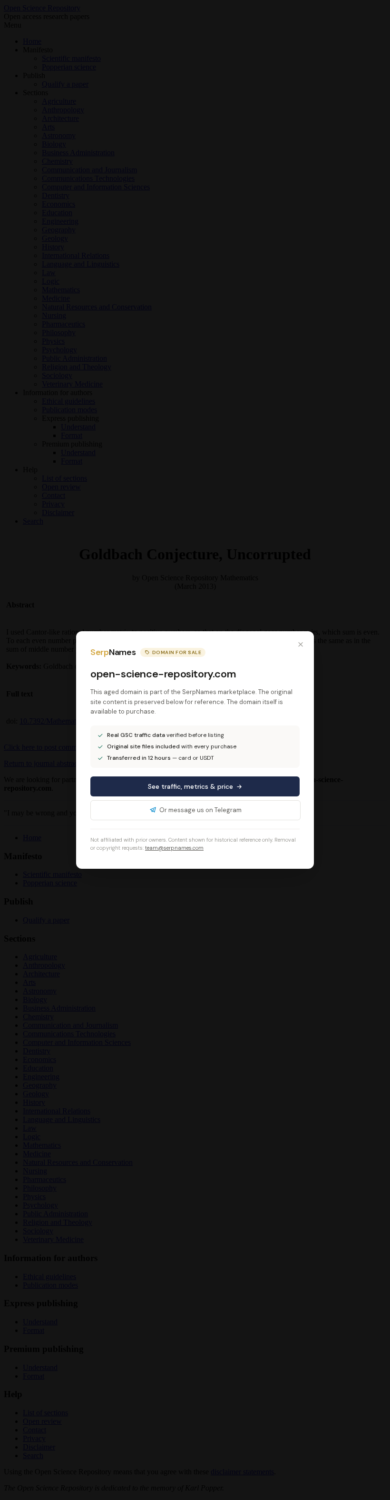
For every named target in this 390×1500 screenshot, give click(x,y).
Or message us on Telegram (200, 810)
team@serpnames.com (174, 847)
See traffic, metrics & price (190, 786)
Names (113, 652)
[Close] (300, 644)
